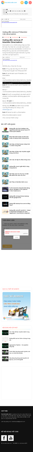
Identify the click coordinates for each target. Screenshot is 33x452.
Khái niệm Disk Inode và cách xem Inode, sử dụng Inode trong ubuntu (19, 137)
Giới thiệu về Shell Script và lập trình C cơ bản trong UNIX (19, 144)
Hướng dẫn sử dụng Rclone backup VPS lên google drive (19, 196)
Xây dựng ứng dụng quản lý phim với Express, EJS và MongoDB (19, 358)
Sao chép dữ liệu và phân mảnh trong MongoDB (19, 332)
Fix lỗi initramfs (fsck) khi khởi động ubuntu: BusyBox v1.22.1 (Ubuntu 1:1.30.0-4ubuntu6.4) (19, 189)
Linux (4, 12)
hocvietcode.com (7, 443)
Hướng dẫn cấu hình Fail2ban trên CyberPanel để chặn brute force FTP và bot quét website (19, 130)
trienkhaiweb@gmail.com (18, 421)
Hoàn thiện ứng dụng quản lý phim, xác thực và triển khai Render (19, 352)
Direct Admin (6, 11)
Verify (16, 237)
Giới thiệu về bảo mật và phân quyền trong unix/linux (19, 152)
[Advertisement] (16, 269)
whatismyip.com (7, 109)
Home (4, 9)
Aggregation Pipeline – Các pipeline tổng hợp (18, 345)
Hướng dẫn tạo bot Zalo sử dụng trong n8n (19, 339)
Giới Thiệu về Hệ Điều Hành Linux (18, 182)
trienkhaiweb (15, 37)
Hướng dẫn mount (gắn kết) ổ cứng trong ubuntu (19, 167)
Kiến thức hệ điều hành (18, 11)
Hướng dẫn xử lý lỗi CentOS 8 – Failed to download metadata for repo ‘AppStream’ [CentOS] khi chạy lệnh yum (19, 211)
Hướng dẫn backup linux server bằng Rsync (19, 204)
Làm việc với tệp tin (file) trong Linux (19, 159)
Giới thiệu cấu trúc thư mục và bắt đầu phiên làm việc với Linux (19, 174)
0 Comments (24, 37)
